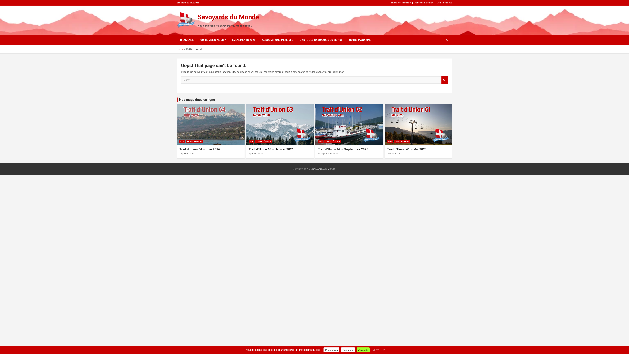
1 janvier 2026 (256, 153)
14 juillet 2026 (186, 153)
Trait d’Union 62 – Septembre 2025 (343, 149)
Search (444, 80)
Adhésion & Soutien (423, 2)
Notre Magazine (360, 40)
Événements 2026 (243, 40)
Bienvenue (187, 40)
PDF (182, 141)
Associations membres (277, 40)
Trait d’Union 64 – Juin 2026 (199, 149)
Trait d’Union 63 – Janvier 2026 (271, 149)
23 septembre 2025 (328, 153)
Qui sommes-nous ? (213, 40)
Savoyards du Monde (228, 17)
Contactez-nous (444, 2)
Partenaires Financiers (400, 2)
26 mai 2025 (393, 153)
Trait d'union (194, 141)
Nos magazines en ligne (197, 100)
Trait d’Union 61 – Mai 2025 (407, 149)
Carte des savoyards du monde (321, 40)
